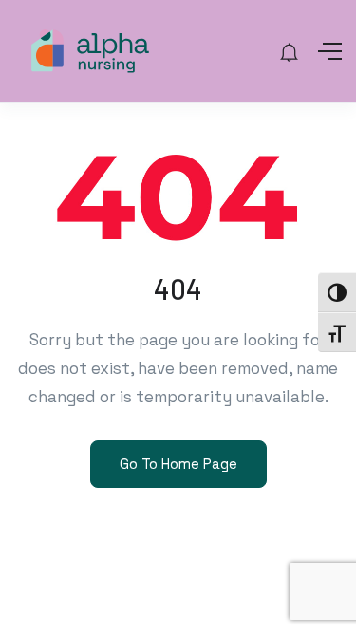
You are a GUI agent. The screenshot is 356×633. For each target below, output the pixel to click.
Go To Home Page (178, 464)
